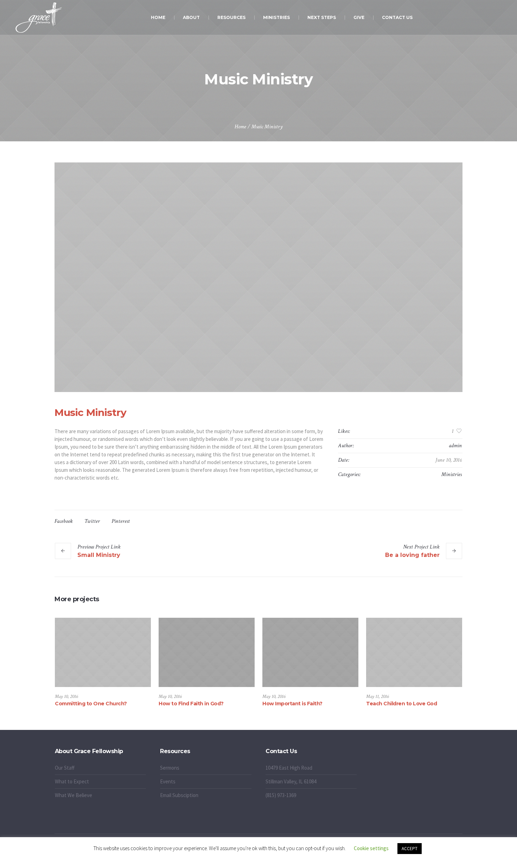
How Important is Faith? (292, 703)
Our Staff (65, 767)
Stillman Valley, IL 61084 (291, 781)
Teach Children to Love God (401, 703)
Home (240, 126)
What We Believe (73, 795)
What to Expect (72, 781)
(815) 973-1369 (281, 795)
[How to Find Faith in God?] (207, 652)
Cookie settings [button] (371, 848)
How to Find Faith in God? (191, 703)
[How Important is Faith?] (310, 652)
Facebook (64, 521)
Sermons (169, 767)
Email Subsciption (179, 795)
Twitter (92, 521)
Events (167, 781)
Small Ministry (98, 555)
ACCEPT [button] (409, 849)
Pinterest (120, 521)
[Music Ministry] (258, 277)
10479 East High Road (289, 767)
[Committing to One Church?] (103, 652)
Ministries (451, 474)
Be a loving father (412, 555)
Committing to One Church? (91, 703)
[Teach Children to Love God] (414, 652)
